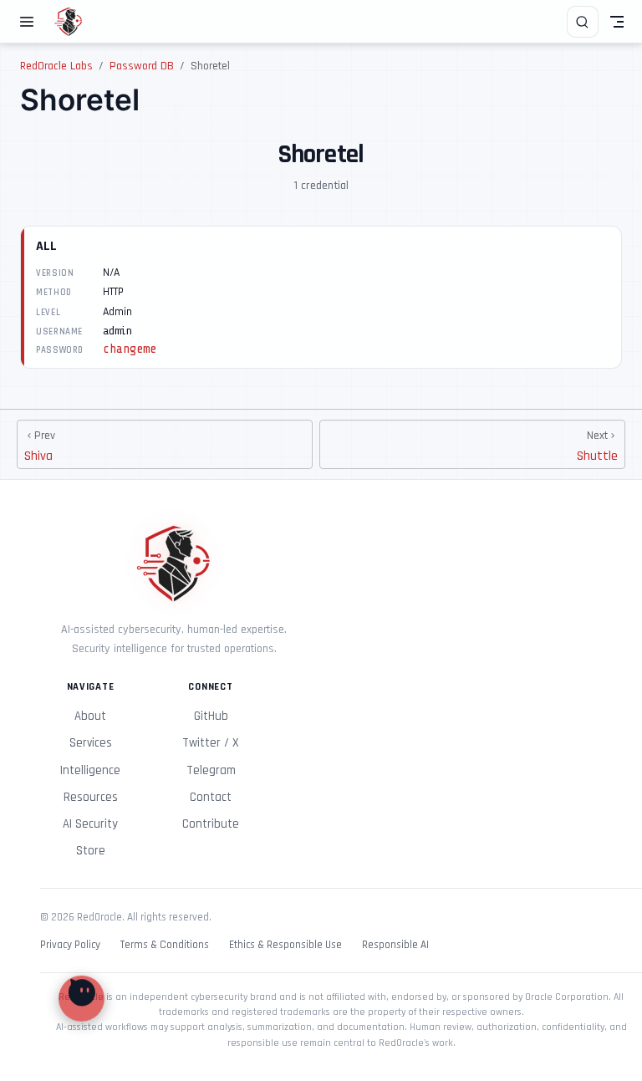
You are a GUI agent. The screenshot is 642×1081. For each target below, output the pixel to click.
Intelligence (90, 770)
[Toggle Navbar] (617, 22)
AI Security (90, 824)
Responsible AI (395, 945)
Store (90, 851)
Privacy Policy (70, 945)
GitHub (211, 716)
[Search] (583, 22)
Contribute (210, 824)
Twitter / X (210, 743)
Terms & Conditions (164, 945)
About (90, 716)
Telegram (211, 770)
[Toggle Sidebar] (30, 21)
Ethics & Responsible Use (285, 945)
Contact (211, 797)
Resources (91, 797)
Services (90, 743)
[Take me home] (74, 22)
